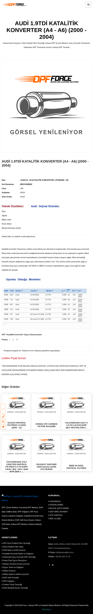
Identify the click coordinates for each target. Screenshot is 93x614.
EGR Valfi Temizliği (11, 578)
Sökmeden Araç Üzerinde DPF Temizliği (19, 557)
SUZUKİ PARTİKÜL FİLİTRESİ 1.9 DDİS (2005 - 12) (16, 425)
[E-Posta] (3, 422)
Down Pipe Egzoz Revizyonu (15, 560)
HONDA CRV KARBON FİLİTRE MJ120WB (46, 425)
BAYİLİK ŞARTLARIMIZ (59, 508)
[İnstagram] (52, 565)
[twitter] (13, 339)
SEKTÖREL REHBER (58, 512)
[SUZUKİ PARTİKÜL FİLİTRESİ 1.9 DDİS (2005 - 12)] (16, 405)
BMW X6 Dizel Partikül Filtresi (76, 466)
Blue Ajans (46, 609)
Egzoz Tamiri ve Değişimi (13, 567)
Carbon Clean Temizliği (12, 584)
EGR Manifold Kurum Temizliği (15, 588)
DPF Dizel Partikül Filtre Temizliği (16, 543)
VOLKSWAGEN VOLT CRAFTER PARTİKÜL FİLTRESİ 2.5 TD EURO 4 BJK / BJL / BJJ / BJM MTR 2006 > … (16, 467)
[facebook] (9, 339)
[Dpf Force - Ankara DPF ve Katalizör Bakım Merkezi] (14, 4)
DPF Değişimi (8, 581)
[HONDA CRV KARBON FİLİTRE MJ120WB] (46, 405)
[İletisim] (3, 427)
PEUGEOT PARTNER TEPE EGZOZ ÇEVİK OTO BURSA (46, 466)
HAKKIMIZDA (55, 501)
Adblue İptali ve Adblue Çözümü (16, 574)
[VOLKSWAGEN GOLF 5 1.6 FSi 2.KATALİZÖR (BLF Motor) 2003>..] (76, 405)
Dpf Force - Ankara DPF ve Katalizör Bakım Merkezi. (40, 605)
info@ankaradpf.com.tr (65, 552)
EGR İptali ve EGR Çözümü (14, 550)
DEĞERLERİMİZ (56, 505)
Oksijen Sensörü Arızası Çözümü (16, 564)
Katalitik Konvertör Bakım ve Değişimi (18, 554)
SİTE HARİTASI (55, 515)
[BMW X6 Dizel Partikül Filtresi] (76, 446)
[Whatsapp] (2, 406)
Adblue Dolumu (9, 571)
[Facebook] (49, 565)
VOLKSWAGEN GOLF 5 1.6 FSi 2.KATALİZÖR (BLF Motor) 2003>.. (76, 425)
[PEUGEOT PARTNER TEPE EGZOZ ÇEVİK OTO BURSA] (46, 446)
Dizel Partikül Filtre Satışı (13, 547)
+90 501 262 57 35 (62, 557)
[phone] (3, 417)
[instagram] (2, 411)
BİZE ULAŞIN (55, 519)
